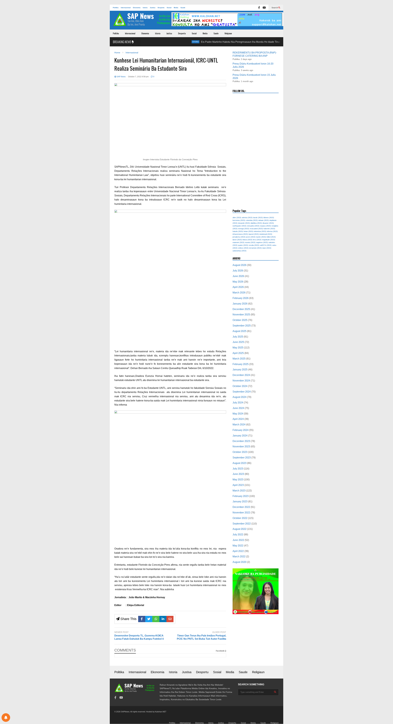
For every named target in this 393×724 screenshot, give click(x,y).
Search (275, 8)
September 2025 (242, 325)
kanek (261, 237)
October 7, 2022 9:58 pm (138, 77)
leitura (247, 240)
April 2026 (238, 287)
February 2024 (241, 430)
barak (258, 217)
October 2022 (240, 518)
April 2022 (238, 551)
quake (243, 245)
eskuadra (253, 226)
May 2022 (238, 545)
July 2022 (238, 534)
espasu (265, 226)
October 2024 (240, 386)
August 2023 (239, 463)
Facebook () (221, 651)
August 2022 (239, 529)
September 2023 (242, 457)
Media (176, 7)
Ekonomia (136, 7)
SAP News (121, 77)
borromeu (239, 220)
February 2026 (241, 298)
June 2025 (238, 342)
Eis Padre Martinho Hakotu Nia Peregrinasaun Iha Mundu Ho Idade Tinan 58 (223, 42)
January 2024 (240, 435)
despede (244, 223)
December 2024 (241, 375)
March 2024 (239, 424)
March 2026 (239, 292)
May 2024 (238, 413)
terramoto (255, 248)
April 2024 (238, 419)
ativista (247, 217)
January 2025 (240, 369)
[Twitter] (148, 619)
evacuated (256, 229)
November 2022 (241, 512)
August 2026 (239, 265)
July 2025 (238, 336)
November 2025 (241, 314)
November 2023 (241, 446)
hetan (248, 231)
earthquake (239, 226)
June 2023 (238, 474)
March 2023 (239, 490)
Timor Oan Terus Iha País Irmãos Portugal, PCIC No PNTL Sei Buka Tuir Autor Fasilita (201, 637)
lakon (237, 240)
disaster (268, 223)
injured (254, 234)
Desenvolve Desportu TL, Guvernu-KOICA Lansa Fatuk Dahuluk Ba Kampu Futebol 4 (139, 637)
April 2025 (238, 353)
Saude (183, 7)
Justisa (152, 7)
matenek (238, 242)
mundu (250, 242)
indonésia (260, 231)
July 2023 (238, 468)
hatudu (238, 231)
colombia (252, 220)
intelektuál (265, 234)
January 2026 (240, 303)
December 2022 (241, 507)
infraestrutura (240, 234)
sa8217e (266, 245)
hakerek (269, 229)
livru (257, 240)
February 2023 (241, 496)
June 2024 (238, 408)
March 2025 (239, 358)
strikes (243, 248)
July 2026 (238, 270)
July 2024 (238, 402)
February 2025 (241, 364)
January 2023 (240, 501)
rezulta (254, 245)
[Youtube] (264, 8)
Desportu (161, 7)
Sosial (169, 7)
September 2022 (242, 523)
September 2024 (242, 391)
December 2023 (241, 441)
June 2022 (238, 540)
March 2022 (239, 556)
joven (250, 237)
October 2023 (240, 452)
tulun (266, 248)
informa (272, 231)
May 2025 (238, 347)
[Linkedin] (162, 619)
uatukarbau (239, 251)
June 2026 (238, 276)
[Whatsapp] (155, 619)
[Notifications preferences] (6, 717)
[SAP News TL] (142, 20)
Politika (116, 7)
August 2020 (239, 562)
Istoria (145, 7)
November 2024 (241, 380)
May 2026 (238, 281)
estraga (243, 229)
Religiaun (228, 33)
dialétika (256, 223)
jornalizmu (239, 237)
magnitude (268, 240)
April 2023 (238, 485)
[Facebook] (259, 8)
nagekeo (262, 242)
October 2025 (240, 320)
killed (271, 237)
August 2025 (239, 331)
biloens (268, 217)
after (237, 217)
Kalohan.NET (160, 712)
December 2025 (241, 309)
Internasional (126, 7)
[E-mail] (169, 619)
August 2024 (239, 397)
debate (263, 220)
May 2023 (238, 479)
